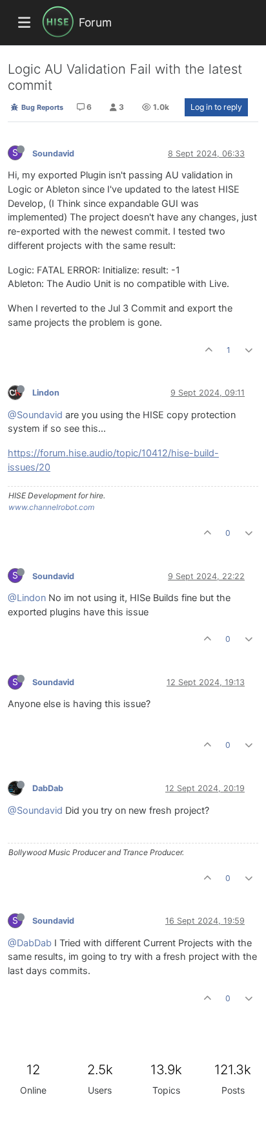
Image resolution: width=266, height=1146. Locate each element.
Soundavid (53, 153)
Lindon (45, 393)
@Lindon (27, 598)
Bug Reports (41, 107)
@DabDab (30, 943)
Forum (95, 22)
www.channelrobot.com (51, 507)
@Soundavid (35, 415)
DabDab (47, 788)
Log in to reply (216, 107)
